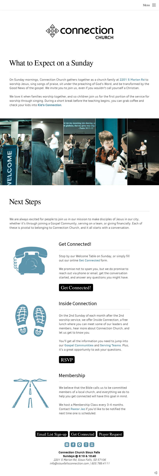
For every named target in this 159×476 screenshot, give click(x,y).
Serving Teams (110, 345)
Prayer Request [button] (110, 434)
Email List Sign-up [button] (51, 434)
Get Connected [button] (82, 434)
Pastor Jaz (78, 409)
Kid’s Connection (49, 105)
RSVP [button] (67, 359)
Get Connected (89, 260)
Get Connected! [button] (76, 287)
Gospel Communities (78, 345)
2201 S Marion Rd (132, 80)
